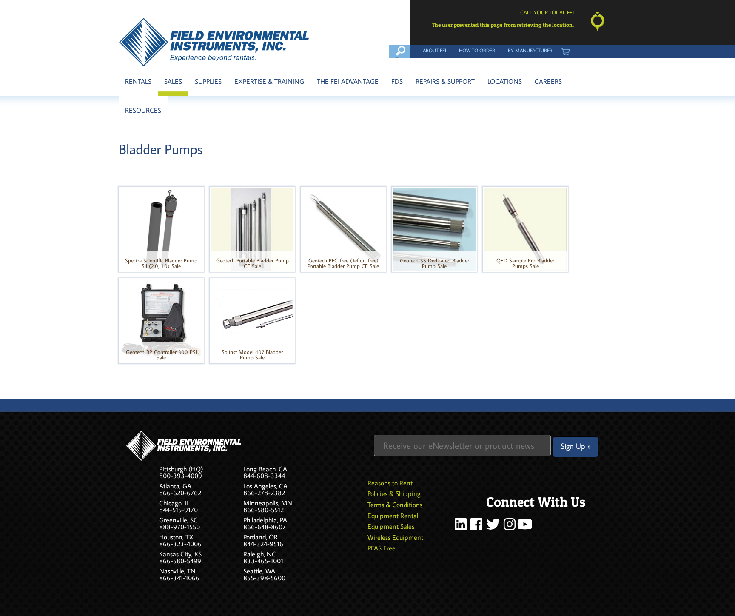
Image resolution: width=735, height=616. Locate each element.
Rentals (138, 81)
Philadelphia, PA (265, 520)
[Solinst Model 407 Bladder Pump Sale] (252, 320)
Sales (173, 81)
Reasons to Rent (390, 483)
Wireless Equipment (395, 537)
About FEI (434, 50)
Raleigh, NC (259, 554)
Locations (504, 81)
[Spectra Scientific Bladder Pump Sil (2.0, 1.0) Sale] (161, 228)
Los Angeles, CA (265, 486)
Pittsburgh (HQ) (181, 469)
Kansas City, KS (180, 554)
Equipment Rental (393, 515)
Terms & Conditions (395, 504)
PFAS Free (382, 548)
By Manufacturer (530, 50)
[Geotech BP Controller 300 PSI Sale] (161, 320)
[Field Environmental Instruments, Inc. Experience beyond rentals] (215, 42)
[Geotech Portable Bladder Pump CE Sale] (252, 228)
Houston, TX (176, 537)
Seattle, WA (259, 571)
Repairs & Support (445, 81)
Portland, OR (260, 537)
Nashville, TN (177, 571)
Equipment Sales (391, 526)
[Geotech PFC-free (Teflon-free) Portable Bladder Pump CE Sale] (343, 228)
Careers (548, 81)
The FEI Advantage (348, 81)
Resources (143, 110)
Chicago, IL (174, 503)
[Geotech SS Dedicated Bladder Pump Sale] (434, 228)
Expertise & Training (269, 81)
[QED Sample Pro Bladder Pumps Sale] (525, 228)
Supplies (208, 81)
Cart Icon (565, 50)
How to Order (477, 50)
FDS (397, 81)
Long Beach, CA (265, 469)
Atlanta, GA (175, 486)
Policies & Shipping (394, 493)
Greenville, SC (178, 520)
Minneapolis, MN (267, 503)
